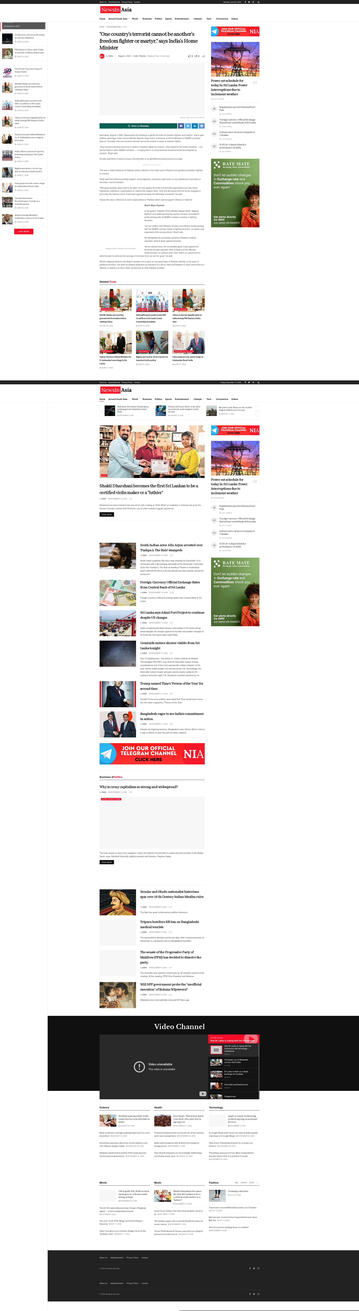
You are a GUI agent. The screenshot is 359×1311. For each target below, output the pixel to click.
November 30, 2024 (246, 1136)
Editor (110, 56)
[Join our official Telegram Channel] (235, 31)
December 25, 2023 (135, 1156)
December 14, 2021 (177, 415)
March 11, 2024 (123, 1234)
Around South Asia (117, 18)
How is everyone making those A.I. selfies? (229, 1227)
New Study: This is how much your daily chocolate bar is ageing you (188, 1119)
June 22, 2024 (143, 325)
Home (102, 18)
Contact (137, 2)
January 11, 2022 (125, 414)
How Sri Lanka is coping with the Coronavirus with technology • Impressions (247, 1040)
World (135, 18)
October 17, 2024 (167, 1214)
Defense (142, 309)
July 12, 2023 (216, 1210)
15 (173, 592)
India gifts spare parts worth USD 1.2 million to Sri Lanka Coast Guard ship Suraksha (28, 104)
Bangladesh (108, 309)
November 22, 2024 (218, 1159)
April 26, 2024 (225, 414)
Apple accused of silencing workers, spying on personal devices (242, 1119)
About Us (103, 2)
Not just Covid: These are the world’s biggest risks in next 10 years (133, 408)
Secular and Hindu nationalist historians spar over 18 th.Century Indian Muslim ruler (172, 897)
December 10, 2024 (118, 792)
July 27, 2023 (235, 1195)
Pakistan (142, 56)
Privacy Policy (127, 2)
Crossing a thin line (238, 1191)
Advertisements (114, 2)
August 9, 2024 (187, 1234)
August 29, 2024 (185, 1156)
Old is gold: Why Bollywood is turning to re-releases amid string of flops (133, 1194)
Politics (158, 18)
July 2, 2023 (224, 1220)
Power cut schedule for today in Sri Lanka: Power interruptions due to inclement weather (229, 87)
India (125, 26)
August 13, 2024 (119, 1136)
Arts (104, 475)
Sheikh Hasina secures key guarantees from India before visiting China (29, 87)
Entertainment (182, 18)
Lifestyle (198, 18)
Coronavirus (222, 18)
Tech (209, 18)
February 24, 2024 (135, 1146)
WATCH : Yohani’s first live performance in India (232, 146)
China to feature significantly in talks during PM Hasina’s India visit (30, 121)
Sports (168, 18)
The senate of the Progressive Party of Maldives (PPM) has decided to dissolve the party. (170, 957)
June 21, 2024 (107, 367)
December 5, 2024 (158, 932)
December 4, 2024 (237, 1125)
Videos (234, 18)
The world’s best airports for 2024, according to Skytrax (234, 408)
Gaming (243, 1182)
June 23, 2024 (107, 325)
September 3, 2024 (177, 1224)
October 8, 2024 (108, 1214)
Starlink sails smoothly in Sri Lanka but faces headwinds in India (134, 1119)
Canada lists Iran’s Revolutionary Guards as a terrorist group (27, 201)
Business (147, 18)
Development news (111, 799)
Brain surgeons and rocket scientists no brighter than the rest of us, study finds (184, 409)
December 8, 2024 (158, 907)
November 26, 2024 (227, 1146)
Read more (107, 514)
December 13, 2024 (118, 498)
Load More (23, 231)
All (236, 1182)
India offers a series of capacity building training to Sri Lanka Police (29, 154)
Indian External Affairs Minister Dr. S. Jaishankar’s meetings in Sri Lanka (30, 137)
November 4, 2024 (177, 1146)
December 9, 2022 (218, 1230)
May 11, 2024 (115, 1224)
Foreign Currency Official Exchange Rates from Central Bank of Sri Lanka (237, 121)
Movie (251, 1182)
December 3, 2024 (158, 967)
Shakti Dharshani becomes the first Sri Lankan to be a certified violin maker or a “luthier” (187, 1196)
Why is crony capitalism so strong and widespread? (139, 787)
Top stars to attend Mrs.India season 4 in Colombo (232, 1207)
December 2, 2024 (158, 994)
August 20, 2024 (127, 1125)
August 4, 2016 (124, 56)
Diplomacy (107, 351)
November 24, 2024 (186, 1136)
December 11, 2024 (183, 1125)
